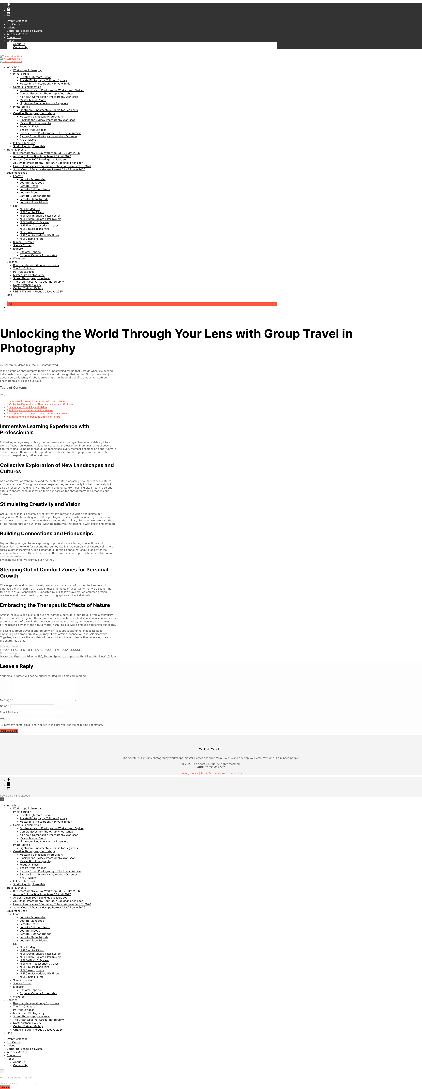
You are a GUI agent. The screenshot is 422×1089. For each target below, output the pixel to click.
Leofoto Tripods (30, 192)
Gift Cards (13, 24)
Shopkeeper (23, 795)
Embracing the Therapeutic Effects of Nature (34, 416)
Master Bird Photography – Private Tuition (46, 83)
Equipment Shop (17, 172)
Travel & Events (16, 149)
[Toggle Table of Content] (2, 395)
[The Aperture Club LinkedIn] (9, 15)
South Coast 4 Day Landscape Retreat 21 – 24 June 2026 (49, 169)
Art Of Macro (28, 139)
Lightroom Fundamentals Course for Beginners (49, 110)
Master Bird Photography (35, 123)
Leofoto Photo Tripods (34, 199)
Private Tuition (22, 73)
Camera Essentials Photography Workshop (46, 93)
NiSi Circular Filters (32, 212)
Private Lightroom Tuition (35, 77)
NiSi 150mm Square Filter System (40, 219)
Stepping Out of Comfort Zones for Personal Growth (39, 413)
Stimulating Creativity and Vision (28, 407)
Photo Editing (21, 106)
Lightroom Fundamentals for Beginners (44, 103)
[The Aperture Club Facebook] (9, 5)
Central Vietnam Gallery (28, 288)
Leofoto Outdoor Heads (35, 189)
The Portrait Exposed (33, 129)
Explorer (18, 248)
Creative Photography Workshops (34, 113)
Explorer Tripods (30, 252)
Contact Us (14, 37)
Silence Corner (22, 245)
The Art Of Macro (24, 268)
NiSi (15, 205)
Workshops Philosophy (27, 70)
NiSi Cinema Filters (31, 238)
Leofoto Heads (29, 185)
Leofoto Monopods (32, 182)
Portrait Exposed (23, 271)
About (10, 40)
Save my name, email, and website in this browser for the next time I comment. (53, 724)
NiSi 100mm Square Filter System (40, 215)
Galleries (12, 261)
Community (20, 47)
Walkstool (19, 258)
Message (6, 700)
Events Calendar (17, 20)
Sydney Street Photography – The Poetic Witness (50, 133)
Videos (11, 27)
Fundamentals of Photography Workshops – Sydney (52, 90)
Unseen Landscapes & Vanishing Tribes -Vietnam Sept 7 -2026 (52, 166)
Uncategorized (48, 365)
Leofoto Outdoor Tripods (35, 195)
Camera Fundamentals (27, 86)
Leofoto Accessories (32, 179)
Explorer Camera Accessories (38, 255)
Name (4, 706)
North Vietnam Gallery (27, 285)
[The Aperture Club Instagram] (9, 10)
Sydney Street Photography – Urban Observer (48, 136)
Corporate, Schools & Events (25, 30)
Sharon (8, 365)
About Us (19, 44)
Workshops (13, 67)
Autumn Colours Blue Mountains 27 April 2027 (42, 156)
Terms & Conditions (213, 773)
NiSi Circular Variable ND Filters (39, 235)
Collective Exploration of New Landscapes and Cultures (41, 404)
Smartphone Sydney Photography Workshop (47, 119)
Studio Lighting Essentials (29, 146)
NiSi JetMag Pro (30, 209)
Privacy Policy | (191, 773)
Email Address (10, 712)
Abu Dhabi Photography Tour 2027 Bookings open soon (48, 162)
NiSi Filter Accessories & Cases (39, 225)
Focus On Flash (29, 126)
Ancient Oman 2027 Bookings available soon (41, 159)
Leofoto (18, 176)
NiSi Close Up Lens (32, 232)
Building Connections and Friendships (31, 410)
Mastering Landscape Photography (41, 116)
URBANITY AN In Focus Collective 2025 (38, 291)
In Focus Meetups (17, 34)
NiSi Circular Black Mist (34, 228)
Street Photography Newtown (31, 278)
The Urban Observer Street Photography (38, 281)
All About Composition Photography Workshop (49, 96)
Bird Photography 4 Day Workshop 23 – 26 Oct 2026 (46, 152)
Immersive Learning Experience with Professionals (38, 401)
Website (5, 718)
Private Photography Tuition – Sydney (43, 80)
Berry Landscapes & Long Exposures (36, 265)
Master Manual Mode (33, 100)
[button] (7, 300)
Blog (9, 294)
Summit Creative (23, 242)
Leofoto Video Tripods (34, 202)
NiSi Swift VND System (34, 222)
